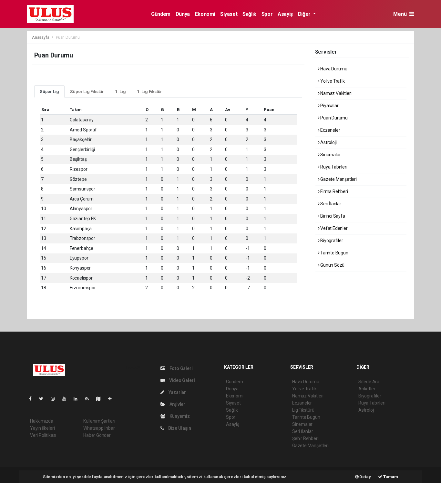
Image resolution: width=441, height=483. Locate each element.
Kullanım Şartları (99, 421)
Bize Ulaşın (179, 428)
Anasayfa (41, 37)
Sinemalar (302, 424)
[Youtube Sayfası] (66, 398)
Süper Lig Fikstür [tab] (87, 91)
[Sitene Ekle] (112, 398)
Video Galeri (181, 380)
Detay (365, 476)
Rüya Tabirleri (333, 167)
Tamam (390, 476)
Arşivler (177, 404)
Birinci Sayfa (332, 216)
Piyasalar (328, 105)
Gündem (160, 14)
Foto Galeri (181, 368)
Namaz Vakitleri (335, 93)
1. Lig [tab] (120, 91)
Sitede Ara (368, 381)
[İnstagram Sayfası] (55, 398)
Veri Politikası (43, 435)
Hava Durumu (333, 68)
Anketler (366, 388)
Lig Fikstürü (303, 410)
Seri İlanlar (330, 203)
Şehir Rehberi (305, 438)
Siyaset (228, 14)
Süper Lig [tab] (49, 91)
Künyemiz (179, 416)
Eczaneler (329, 130)
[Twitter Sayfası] (43, 398)
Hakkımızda (41, 421)
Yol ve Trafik (331, 81)
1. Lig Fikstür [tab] (149, 91)
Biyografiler (331, 240)
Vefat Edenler (333, 228)
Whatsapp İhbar (99, 428)
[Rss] (89, 398)
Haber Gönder (97, 435)
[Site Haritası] (101, 398)
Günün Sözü (331, 265)
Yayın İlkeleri (42, 428)
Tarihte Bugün (333, 252)
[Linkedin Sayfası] (78, 398)
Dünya (183, 14)
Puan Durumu (333, 117)
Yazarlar (177, 392)
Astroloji (327, 142)
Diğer (305, 14)
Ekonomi (205, 14)
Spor (267, 14)
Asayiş (285, 14)
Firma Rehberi (333, 191)
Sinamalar (330, 154)
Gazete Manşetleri (338, 179)
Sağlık (249, 14)
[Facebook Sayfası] (33, 398)
